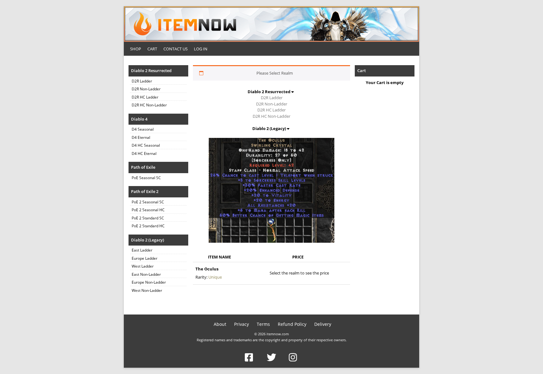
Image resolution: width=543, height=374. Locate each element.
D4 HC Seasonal (146, 145)
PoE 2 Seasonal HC (148, 209)
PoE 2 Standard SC (148, 218)
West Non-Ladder (147, 290)
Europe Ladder (144, 258)
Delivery (322, 324)
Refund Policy (292, 324)
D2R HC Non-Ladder (149, 105)
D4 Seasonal (143, 129)
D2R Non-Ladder (146, 89)
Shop (135, 49)
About (220, 324)
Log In (200, 49)
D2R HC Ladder (145, 97)
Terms (263, 324)
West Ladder (143, 266)
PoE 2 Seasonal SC (148, 202)
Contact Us (175, 49)
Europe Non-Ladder (149, 282)
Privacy (241, 324)
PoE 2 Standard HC (148, 226)
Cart (152, 49)
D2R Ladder (142, 81)
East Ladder (142, 250)
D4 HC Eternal (144, 153)
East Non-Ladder (146, 274)
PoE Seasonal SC (146, 177)
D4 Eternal (141, 137)
